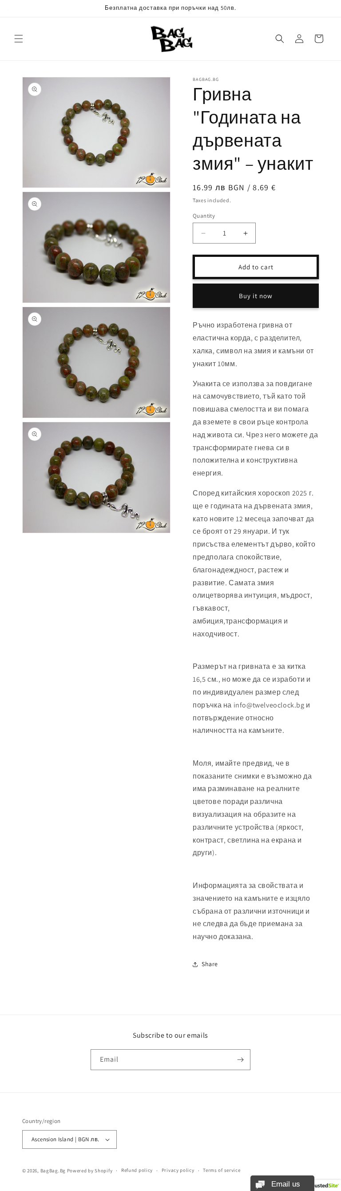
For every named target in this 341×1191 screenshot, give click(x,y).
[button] (18, 38)
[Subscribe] (240, 1059)
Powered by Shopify (90, 1170)
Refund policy (137, 1170)
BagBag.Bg (53, 1170)
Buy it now (256, 296)
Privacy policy (178, 1170)
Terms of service (221, 1170)
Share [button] (210, 964)
